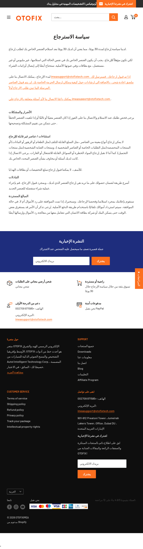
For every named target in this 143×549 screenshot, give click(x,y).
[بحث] (113, 17)
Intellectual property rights (23, 426)
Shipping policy (16, 404)
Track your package (19, 421)
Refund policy (15, 409)
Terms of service (17, 398)
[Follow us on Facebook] (9, 506)
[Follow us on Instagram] (16, 506)
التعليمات (83, 374)
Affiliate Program (88, 379)
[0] (133, 17)
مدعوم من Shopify (17, 522)
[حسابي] (126, 17)
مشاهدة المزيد (15, 372)
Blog (80, 368)
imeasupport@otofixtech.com (33, 319)
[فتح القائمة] (8, 17)
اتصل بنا (82, 362)
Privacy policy (15, 415)
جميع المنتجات (86, 346)
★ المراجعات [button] (139, 278)
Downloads (84, 351)
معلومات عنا (85, 357)
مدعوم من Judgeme (71, 537)
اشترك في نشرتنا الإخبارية (119, 3)
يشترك (101, 261)
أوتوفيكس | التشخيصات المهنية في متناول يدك (71, 3)
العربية (12, 491)
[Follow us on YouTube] (22, 506)
